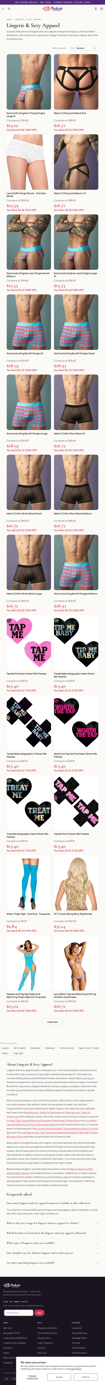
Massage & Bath (79, 1338)
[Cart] (102, 9)
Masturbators (9, 1357)
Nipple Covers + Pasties (89, 1048)
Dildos (6, 1352)
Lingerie (5, 1048)
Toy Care (76, 1342)
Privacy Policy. (75, 1368)
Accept (59, 1377)
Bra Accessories (67, 1048)
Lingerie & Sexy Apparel (14, 1342)
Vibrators (7, 1347)
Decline (86, 1377)
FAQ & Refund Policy (47, 1333)
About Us (42, 1352)
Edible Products (79, 1352)
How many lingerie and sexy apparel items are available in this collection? (48, 1203)
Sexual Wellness (79, 1333)
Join (39, 1312)
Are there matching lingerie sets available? (31, 1262)
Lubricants (77, 1328)
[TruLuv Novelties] (52, 1285)
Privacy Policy (44, 1338)
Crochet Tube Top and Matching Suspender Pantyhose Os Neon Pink (42, 1120)
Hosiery (5, 1053)
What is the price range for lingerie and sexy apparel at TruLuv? (43, 1223)
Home (9, 19)
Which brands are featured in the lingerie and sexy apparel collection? (47, 1233)
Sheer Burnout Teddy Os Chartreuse (43, 1112)
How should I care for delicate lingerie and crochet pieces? (40, 1253)
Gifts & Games (78, 1347)
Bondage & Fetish (11, 1333)
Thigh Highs (18, 1053)
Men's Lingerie (20, 1048)
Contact (41, 1347)
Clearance (8, 1362)
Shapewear (35, 1048)
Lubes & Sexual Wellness (15, 1338)
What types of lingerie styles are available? (31, 1243)
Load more (52, 1022)
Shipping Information (48, 1328)
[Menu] (3, 9)
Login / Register (45, 1342)
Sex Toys (7, 1328)
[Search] (9, 9)
